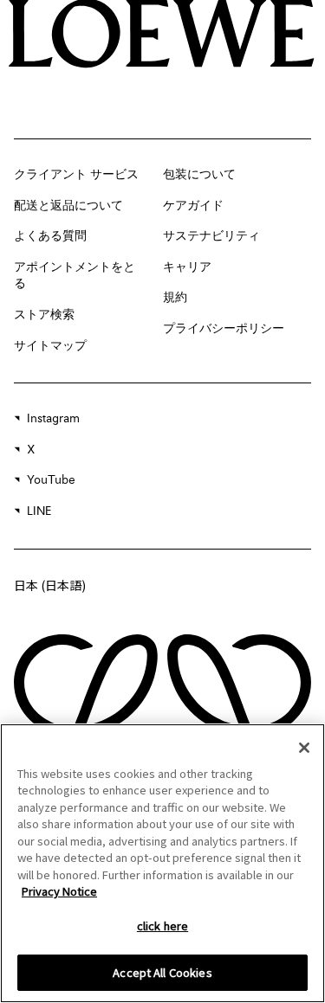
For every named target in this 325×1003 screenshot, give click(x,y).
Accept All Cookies (162, 972)
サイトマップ (50, 346)
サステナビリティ (211, 236)
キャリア (187, 267)
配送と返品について (68, 206)
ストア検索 (44, 315)
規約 (175, 298)
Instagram (53, 419)
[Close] (304, 748)
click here (162, 925)
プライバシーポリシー (223, 329)
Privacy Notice (59, 891)
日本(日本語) (50, 585)
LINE (39, 511)
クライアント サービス (76, 175)
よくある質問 (50, 236)
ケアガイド (193, 206)
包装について (199, 175)
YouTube (51, 480)
